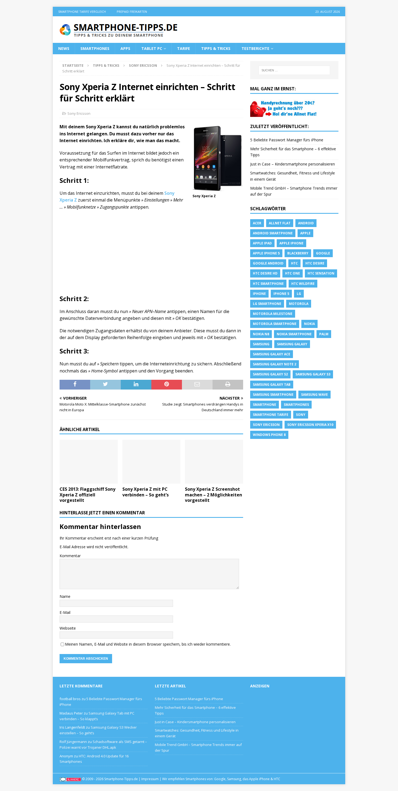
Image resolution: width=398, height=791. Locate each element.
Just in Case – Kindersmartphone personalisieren (292, 164)
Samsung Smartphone (273, 394)
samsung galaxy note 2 (274, 364)
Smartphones (94, 48)
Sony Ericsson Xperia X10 (310, 424)
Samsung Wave (314, 394)
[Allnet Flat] (284, 113)
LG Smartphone (267, 303)
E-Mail (65, 612)
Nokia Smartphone (294, 334)
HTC (294, 263)
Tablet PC (151, 48)
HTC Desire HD (265, 273)
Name (65, 596)
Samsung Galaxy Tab (272, 384)
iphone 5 (281, 293)
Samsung (261, 344)
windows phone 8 (269, 434)
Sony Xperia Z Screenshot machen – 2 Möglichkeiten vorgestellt (213, 494)
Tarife (183, 48)
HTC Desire (314, 263)
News (63, 48)
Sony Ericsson (78, 113)
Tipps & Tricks (215, 48)
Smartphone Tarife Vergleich (82, 11)
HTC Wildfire (303, 283)
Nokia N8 (261, 334)
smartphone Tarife (270, 414)
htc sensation (321, 273)
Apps (125, 48)
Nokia (309, 323)
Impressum (150, 779)
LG (299, 293)
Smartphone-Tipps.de (121, 779)
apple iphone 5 (266, 253)
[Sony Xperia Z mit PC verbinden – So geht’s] (151, 461)
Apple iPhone (291, 243)
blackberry (297, 253)
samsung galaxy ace (271, 354)
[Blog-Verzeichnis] (70, 779)
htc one (292, 273)
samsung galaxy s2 (270, 374)
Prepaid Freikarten (132, 11)
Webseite (68, 628)
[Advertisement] (151, 254)
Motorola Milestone (272, 313)
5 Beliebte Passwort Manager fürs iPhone (286, 139)
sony (300, 414)
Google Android (268, 263)
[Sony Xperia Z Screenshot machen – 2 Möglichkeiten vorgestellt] (214, 461)
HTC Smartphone (268, 283)
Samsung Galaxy (292, 344)
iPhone (259, 293)
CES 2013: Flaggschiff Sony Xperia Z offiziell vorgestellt (87, 494)
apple (305, 233)
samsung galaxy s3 (312, 374)
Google (323, 253)
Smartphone (264, 404)
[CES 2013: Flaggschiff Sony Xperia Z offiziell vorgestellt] (89, 461)
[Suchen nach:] (294, 70)
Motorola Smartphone (274, 323)
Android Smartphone (273, 233)
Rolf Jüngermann (73, 741)
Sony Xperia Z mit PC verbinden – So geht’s (145, 492)
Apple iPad (262, 243)
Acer (257, 223)
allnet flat (280, 223)
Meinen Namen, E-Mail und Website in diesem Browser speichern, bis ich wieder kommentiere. (148, 644)
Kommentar (70, 555)
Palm (323, 334)
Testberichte (255, 48)
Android (306, 223)
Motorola (298, 303)
